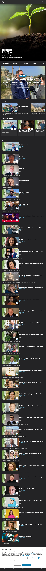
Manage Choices (17, 565)
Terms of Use (5, 561)
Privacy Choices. (25, 555)
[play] (16, 111)
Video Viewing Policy (36, 557)
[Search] (43, 1)
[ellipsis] (15, 129)
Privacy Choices (38, 558)
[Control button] (42, 549)
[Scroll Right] (45, 64)
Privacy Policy (32, 553)
